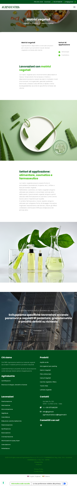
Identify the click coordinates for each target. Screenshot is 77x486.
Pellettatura (5, 448)
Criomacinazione (7, 437)
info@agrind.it (69, 2)
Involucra (39, 464)
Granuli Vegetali (45, 378)
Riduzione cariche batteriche (11, 421)
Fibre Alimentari (45, 374)
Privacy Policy (38, 469)
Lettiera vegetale (46, 390)
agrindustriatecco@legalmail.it (55, 415)
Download (47, 2)
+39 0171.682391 (57, 2)
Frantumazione (6, 401)
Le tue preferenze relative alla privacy (47, 484)
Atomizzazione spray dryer (10, 440)
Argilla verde (44, 362)
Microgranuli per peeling (48, 366)
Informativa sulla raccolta (20, 484)
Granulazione (6, 444)
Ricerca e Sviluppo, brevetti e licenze (14, 385)
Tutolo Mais (44, 386)
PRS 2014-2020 (38, 2)
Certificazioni (6, 381)
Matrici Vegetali (45, 370)
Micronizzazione (7, 409)
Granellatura (5, 417)
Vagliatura (4, 413)
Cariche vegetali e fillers (48, 382)
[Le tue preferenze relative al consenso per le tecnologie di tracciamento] (3, 483)
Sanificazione (6, 429)
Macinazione (5, 405)
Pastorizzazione (6, 425)
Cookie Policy (38, 471)
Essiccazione (5, 433)
